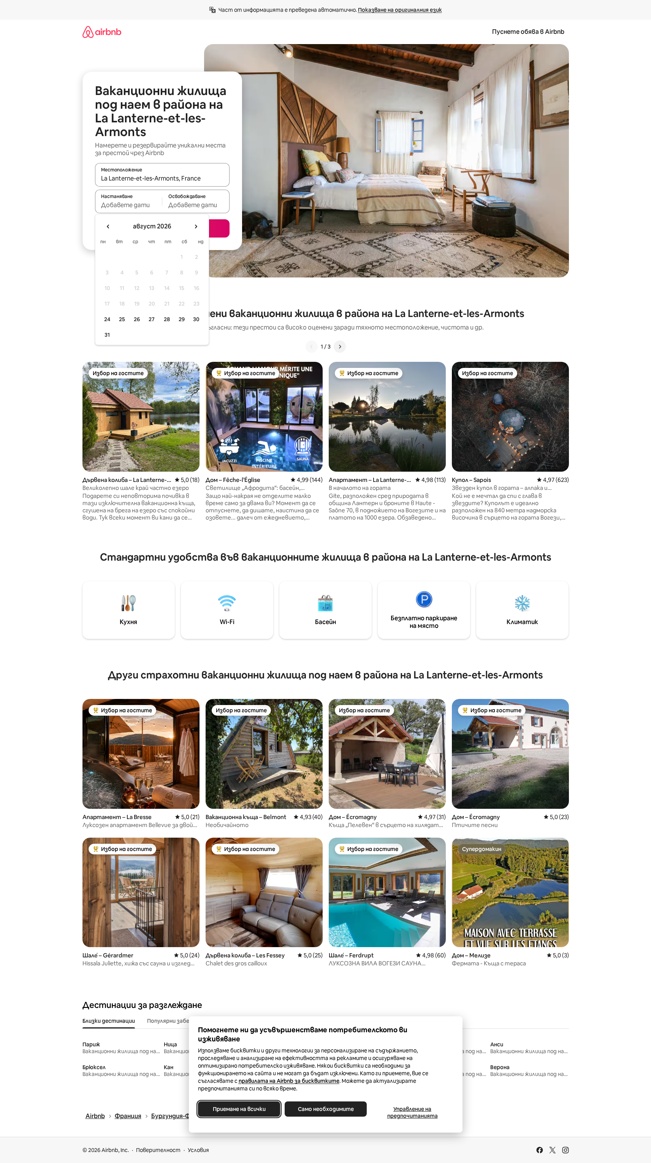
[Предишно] (312, 347)
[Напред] (340, 347)
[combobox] (162, 178)
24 (107, 319)
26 (137, 319)
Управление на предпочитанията (412, 1112)
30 (196, 319)
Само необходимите (325, 1109)
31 (107, 334)
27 (152, 319)
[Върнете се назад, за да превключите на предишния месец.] (108, 226)
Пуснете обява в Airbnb (528, 32)
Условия (198, 1150)
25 (122, 319)
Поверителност (158, 1150)
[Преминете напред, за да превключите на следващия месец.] (195, 226)
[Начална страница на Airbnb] (101, 32)
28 (167, 319)
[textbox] (128, 204)
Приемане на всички (238, 1109)
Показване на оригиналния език (400, 9)
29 (182, 319)
